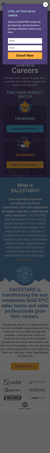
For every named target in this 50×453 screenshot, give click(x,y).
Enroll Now (25, 55)
